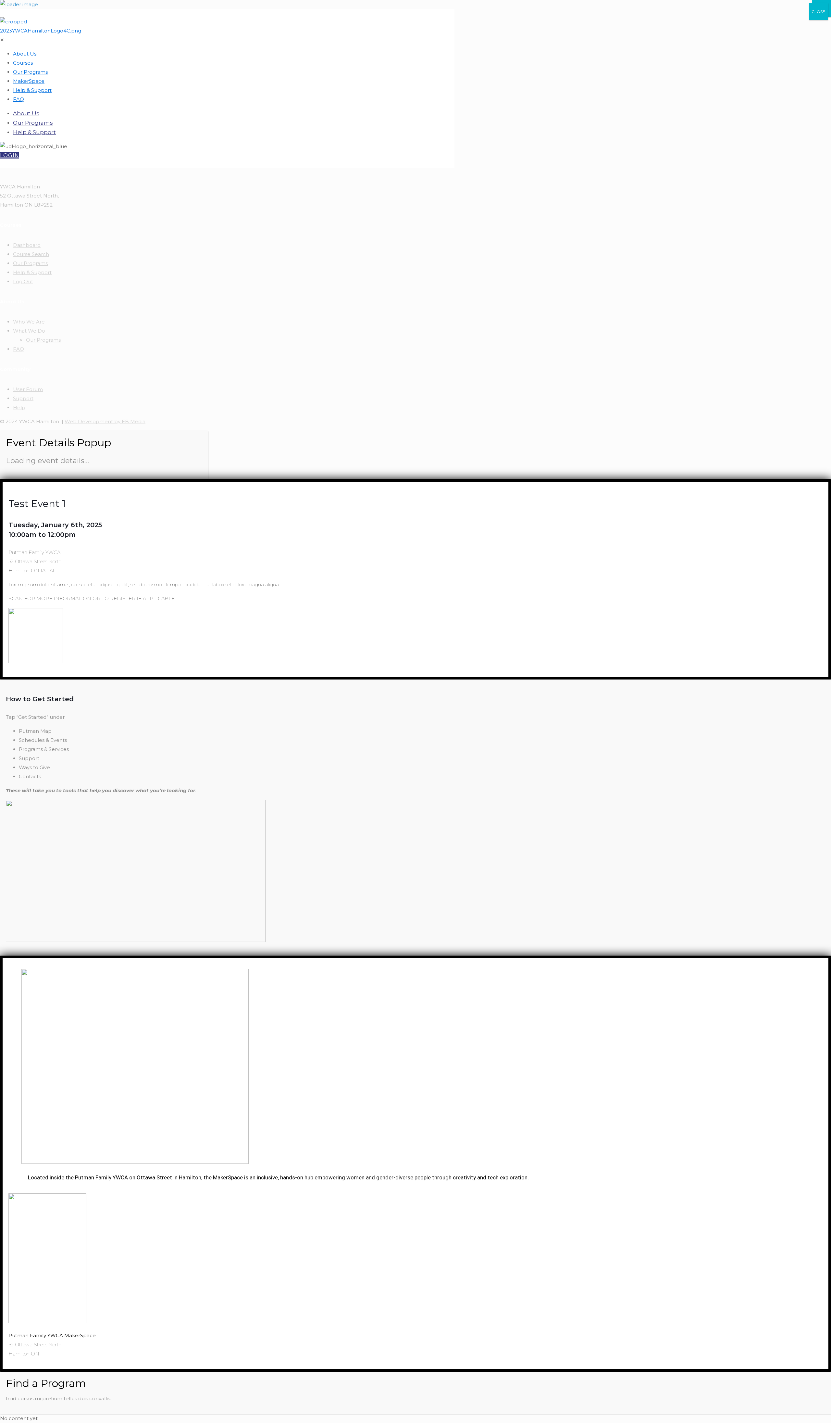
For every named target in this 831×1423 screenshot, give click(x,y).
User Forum (28, 389)
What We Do (29, 331)
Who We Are (29, 322)
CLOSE (818, 11)
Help (19, 407)
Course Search (31, 254)
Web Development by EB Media (105, 421)
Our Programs (30, 263)
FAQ (18, 349)
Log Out (23, 281)
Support (23, 398)
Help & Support (32, 272)
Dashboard (27, 245)
